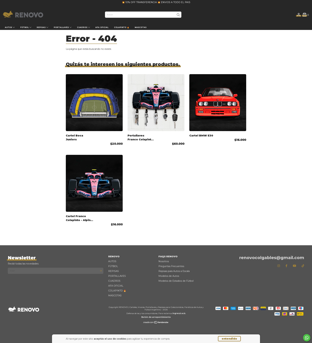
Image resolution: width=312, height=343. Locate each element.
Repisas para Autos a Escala (174, 271)
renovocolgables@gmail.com (271, 257)
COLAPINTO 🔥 (121, 27)
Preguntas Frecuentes (171, 266)
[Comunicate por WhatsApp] (306, 337)
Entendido (229, 338)
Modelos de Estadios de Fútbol (176, 280)
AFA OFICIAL (102, 27)
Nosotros (163, 261)
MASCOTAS (141, 27)
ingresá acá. (179, 313)
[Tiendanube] (156, 323)
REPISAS (41, 27)
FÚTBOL (24, 27)
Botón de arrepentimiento (156, 317)
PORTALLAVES (62, 27)
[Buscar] (178, 15)
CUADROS (82, 27)
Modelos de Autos (168, 276)
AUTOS (9, 27)
